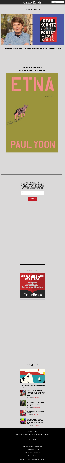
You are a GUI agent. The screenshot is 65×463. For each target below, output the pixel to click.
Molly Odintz (36, 397)
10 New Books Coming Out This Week (32, 385)
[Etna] (32, 113)
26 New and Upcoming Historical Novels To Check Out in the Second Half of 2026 (36, 393)
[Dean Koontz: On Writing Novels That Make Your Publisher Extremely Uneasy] (32, 29)
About (32, 443)
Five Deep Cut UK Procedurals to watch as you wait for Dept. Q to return (35, 403)
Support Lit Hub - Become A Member (32, 459)
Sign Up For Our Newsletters (32, 446)
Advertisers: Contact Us (32, 453)
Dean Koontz (32, 9)
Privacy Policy (32, 456)
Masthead (32, 439)
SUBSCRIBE (32, 198)
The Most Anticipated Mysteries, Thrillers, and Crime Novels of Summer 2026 (35, 421)
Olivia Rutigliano (36, 407)
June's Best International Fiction (35, 412)
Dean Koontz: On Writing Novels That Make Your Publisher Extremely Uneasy (32, 48)
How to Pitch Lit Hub (32, 449)
